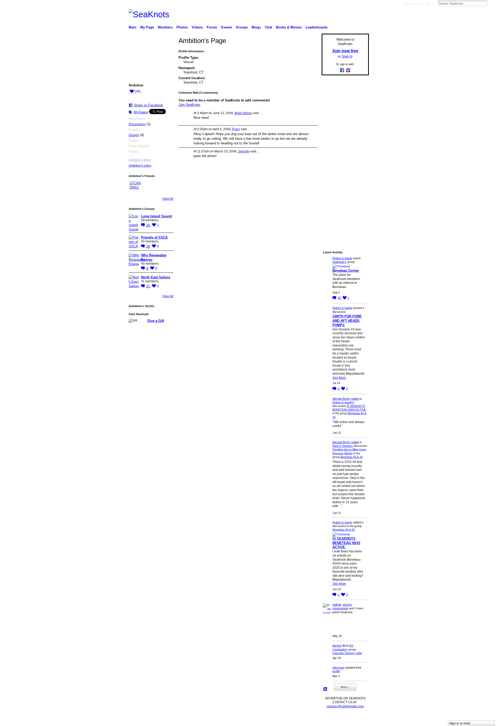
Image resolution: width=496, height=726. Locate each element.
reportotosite (340, 608)
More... (345, 686)
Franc (236, 129)
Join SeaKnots (189, 105)
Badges (310, 720)
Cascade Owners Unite (347, 653)
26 (148, 225)
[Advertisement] (343, 157)
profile (336, 671)
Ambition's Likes (140, 165)
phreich (347, 604)
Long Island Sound (156, 216)
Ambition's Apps (140, 160)
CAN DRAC (164, 720)
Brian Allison (243, 113)
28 (148, 246)
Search (491, 3)
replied (355, 398)
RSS (325, 689)
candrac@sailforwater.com (345, 706)
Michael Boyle (341, 398)
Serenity (244, 151)
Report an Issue (331, 720)
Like (138, 91)
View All (167, 199)
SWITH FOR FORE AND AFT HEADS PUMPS (347, 320)
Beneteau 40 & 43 (351, 456)
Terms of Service (357, 720)
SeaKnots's (339, 261)
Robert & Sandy (342, 258)
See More (339, 378)
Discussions (137, 124)
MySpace (141, 112)
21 (148, 286)
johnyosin (338, 667)
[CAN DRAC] (136, 187)
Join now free (412, 3)
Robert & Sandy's (343, 402)
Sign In (430, 3)
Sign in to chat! (460, 723)
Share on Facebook (148, 105)
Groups (134, 135)
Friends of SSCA (154, 237)
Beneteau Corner (345, 270)
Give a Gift (155, 321)
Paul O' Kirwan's (342, 445)
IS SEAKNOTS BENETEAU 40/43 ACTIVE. (346, 543)
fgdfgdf (336, 604)
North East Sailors (155, 277)
